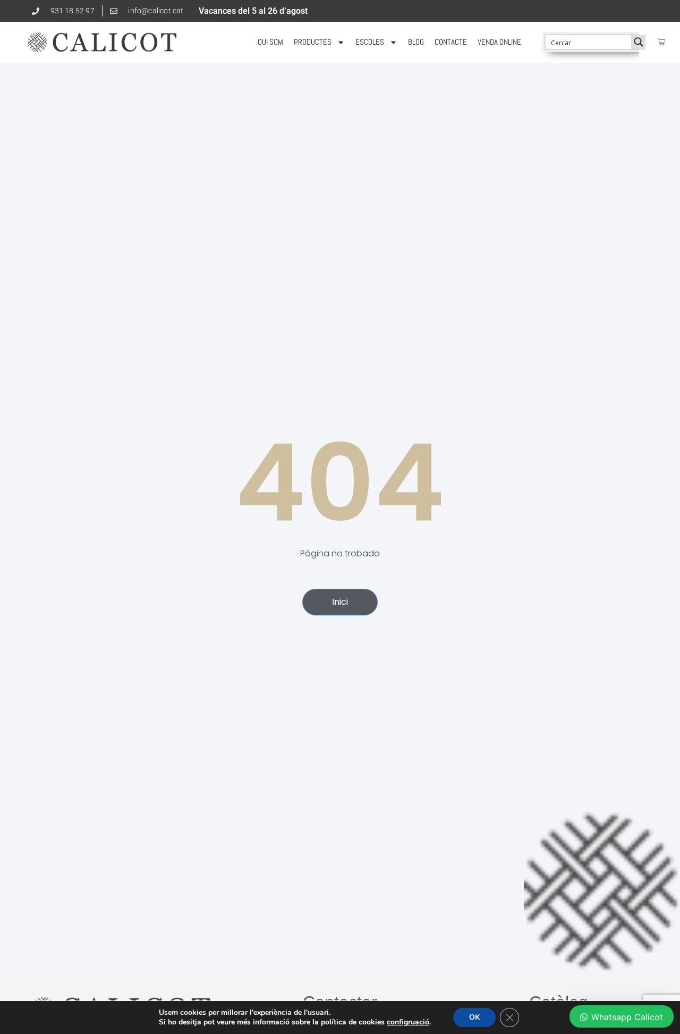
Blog (416, 42)
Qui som (270, 42)
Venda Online (499, 42)
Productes (313, 42)
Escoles (369, 42)
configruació (408, 1022)
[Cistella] (661, 42)
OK (474, 1017)
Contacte (451, 42)
